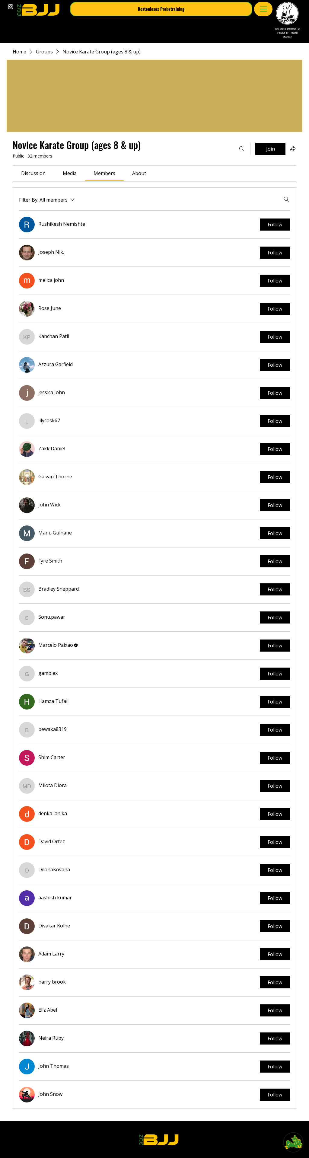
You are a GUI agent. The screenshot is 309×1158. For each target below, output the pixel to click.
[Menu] (263, 9)
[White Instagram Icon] (10, 6)
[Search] (241, 149)
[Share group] (292, 148)
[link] (33, 173)
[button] (161, 9)
